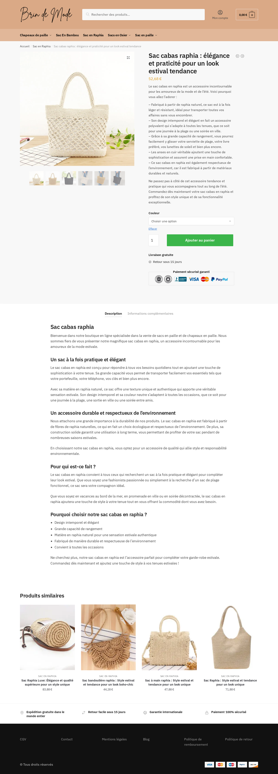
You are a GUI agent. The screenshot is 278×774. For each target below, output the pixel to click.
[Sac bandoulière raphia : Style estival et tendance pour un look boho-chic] (108, 637)
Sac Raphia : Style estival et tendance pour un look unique (230, 682)
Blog (146, 739)
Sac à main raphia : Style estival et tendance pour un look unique (169, 682)
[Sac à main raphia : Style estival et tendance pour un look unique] (169, 637)
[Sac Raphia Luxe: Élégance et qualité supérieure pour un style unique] (47, 637)
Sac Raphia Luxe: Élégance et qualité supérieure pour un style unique (47, 682)
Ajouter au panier (200, 240)
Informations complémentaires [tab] (150, 313)
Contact (67, 739)
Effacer (153, 228)
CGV (23, 739)
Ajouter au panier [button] (47, 698)
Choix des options (169, 698)
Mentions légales (114, 739)
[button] (128, 57)
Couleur (154, 213)
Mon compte (220, 18)
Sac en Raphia (41, 46)
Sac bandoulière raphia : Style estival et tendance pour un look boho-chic (108, 682)
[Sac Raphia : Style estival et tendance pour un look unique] (230, 637)
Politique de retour (239, 739)
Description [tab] (113, 313)
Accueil (25, 46)
